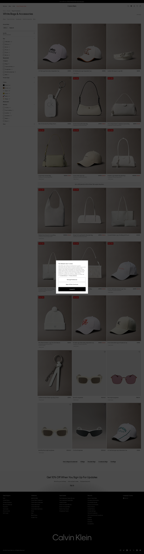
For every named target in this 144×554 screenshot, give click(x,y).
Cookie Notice (63, 275)
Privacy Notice (73, 275)
